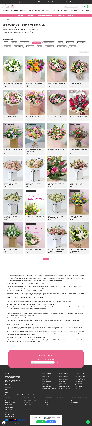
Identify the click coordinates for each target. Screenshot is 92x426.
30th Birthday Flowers (34, 339)
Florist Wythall (62, 383)
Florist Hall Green (46, 378)
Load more (46, 258)
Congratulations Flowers (49, 42)
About (75, 10)
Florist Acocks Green (64, 376)
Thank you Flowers (19, 46)
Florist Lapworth (79, 384)
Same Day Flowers (84, 10)
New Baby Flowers (81, 42)
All (6, 42)
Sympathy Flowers (50, 46)
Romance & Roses (30, 46)
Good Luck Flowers (61, 46)
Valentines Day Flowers (10, 412)
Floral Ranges (74, 402)
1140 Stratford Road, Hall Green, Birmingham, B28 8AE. (12, 381)
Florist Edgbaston (46, 384)
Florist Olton (62, 384)
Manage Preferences (51, 422)
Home (3, 19)
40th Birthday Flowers (46, 339)
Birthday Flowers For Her (37, 341)
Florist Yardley (62, 381)
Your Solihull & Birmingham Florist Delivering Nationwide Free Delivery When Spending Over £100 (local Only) (46, 15)
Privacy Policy (27, 404)
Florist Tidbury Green (80, 379)
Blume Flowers (8, 394)
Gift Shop (53, 10)
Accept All (40, 421)
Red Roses (40, 46)
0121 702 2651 (16, 376)
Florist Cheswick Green (64, 386)
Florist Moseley (46, 383)
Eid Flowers (60, 42)
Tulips (46, 404)
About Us (7, 384)
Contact (70, 10)
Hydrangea (47, 402)
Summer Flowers (7, 46)
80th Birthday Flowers (13, 341)
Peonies (47, 400)
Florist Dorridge (78, 383)
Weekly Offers (23, 10)
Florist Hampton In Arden (81, 378)
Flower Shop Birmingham (65, 388)
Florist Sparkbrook (63, 379)
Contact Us (8, 387)
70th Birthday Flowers (79, 339)
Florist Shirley (45, 379)
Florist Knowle (78, 381)
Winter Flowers (8, 409)
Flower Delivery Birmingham (49, 388)
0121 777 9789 (63, 1)
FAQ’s (6, 392)
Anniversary (14, 42)
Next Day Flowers (46, 12)
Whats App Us (70, 1)
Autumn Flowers (9, 407)
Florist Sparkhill (62, 378)
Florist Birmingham (46, 386)
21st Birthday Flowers (23, 339)
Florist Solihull (45, 376)
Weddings (37, 10)
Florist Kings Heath (46, 381)
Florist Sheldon (78, 386)
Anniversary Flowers (10, 402)
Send (58, 362)
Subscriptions (45, 10)
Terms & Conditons (28, 402)
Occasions (73, 400)
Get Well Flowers (70, 42)
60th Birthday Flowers (68, 339)
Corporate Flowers (62, 10)
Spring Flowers (8, 404)
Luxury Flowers (72, 46)
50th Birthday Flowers (57, 339)
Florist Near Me (78, 388)
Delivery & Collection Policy (30, 400)
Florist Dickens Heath (80, 376)
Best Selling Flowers (24, 42)
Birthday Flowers (36, 42)
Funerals (31, 10)
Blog (6, 389)
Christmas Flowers (9, 416)
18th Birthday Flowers (12, 339)
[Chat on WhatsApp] (88, 6)
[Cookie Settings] (4, 423)
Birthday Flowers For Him (25, 341)
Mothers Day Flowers (10, 414)
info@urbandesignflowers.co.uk (12, 377)
